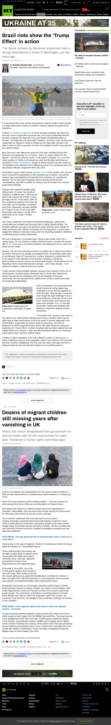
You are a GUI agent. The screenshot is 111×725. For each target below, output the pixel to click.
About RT (85, 701)
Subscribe (86, 131)
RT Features (67, 14)
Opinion (82, 14)
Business (49, 14)
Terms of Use (86, 695)
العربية (4, 1)
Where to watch (61, 701)
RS (21, 1)
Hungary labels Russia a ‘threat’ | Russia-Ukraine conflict (62, 9)
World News (41, 14)
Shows (99, 14)
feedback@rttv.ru (20, 392)
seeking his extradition (21, 163)
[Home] (7, 10)
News (4, 695)
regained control (40, 172)
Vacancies (85, 713)
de (17, 684)
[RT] (30, 3)
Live (57, 695)
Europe (23, 647)
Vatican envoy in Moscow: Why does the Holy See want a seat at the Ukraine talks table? (90, 196)
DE (15, 1)
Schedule (59, 704)
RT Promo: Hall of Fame (90, 704)
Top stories (80, 30)
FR (18, 1)
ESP (8, 1)
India (55, 14)
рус (13, 684)
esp (8, 684)
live (86, 9)
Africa (60, 14)
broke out (58, 303)
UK (49, 647)
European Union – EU (36, 647)
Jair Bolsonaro (28, 383)
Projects (105, 14)
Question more (24, 9)
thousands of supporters (20, 133)
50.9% (9, 244)
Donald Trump (15, 383)
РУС (12, 1)
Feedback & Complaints (90, 710)
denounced (61, 158)
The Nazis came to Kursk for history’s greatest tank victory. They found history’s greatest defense (91, 226)
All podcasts (104, 238)
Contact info (86, 707)
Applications (60, 698)
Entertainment (91, 14)
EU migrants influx (10, 647)
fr (20, 684)
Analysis (75, 14)
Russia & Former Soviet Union (25, 14)
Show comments (37, 400)
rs (24, 684)
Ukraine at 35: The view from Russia (90, 167)
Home (5, 29)
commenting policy (24, 390)
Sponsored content (62, 707)
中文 (28, 684)
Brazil (4, 383)
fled (26, 155)
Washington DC (43, 383)
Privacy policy (86, 698)
